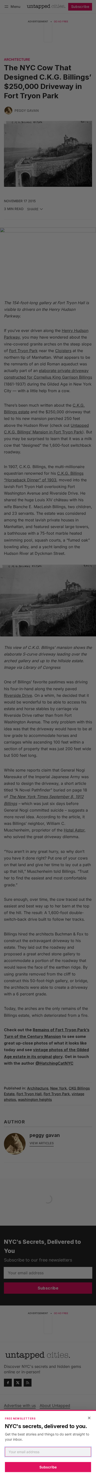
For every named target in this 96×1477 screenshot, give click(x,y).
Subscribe (48, 1467)
